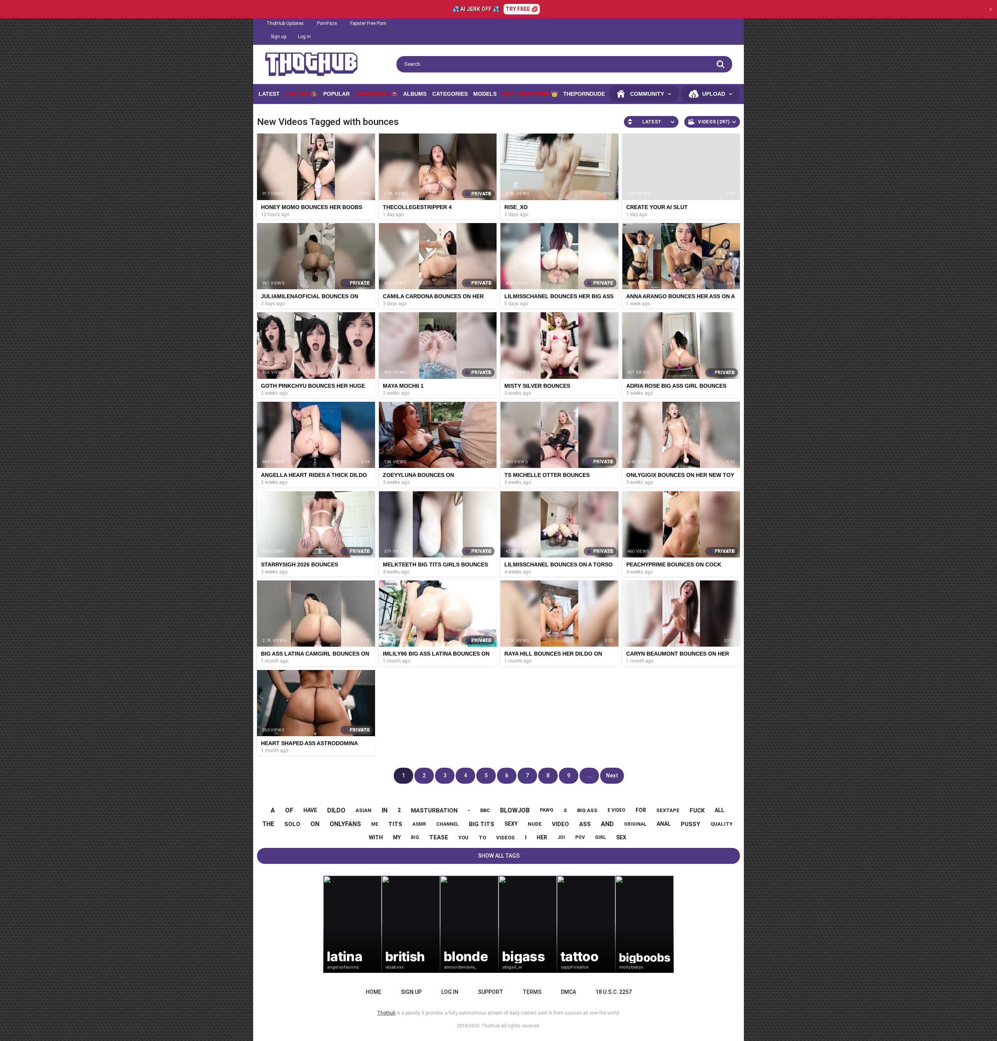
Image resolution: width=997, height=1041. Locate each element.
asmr (419, 824)
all (719, 810)
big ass (587, 810)
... (589, 775)
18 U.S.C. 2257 (613, 992)
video (560, 824)
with (376, 837)
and (607, 824)
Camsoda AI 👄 (376, 94)
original (635, 824)
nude (535, 824)
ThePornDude (584, 94)
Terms (532, 992)
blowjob (515, 810)
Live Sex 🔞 (301, 94)
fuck (697, 810)
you (463, 838)
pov (580, 837)
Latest (269, 94)
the (268, 824)
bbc (485, 810)
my (397, 837)
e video (616, 810)
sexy (511, 824)
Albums (414, 94)
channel (447, 824)
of (289, 810)
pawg (546, 810)
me (374, 824)
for (641, 810)
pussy (690, 824)
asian (364, 810)
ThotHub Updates (285, 23)
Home (373, 992)
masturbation (434, 810)
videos (505, 838)
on (314, 824)
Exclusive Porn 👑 (530, 94)
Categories (450, 94)
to (482, 838)
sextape (668, 810)
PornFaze (327, 23)
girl (600, 837)
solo (292, 824)
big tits (481, 824)
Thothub (490, 1026)
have (310, 810)
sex (621, 837)
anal (664, 824)
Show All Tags (499, 856)
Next (612, 775)
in (385, 810)
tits (395, 824)
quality (721, 824)
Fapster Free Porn (368, 23)
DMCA (568, 992)
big (415, 837)
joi (561, 837)
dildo (336, 810)
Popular (336, 94)
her (542, 837)
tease (438, 837)
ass (585, 824)
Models (485, 94)
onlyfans (345, 824)
